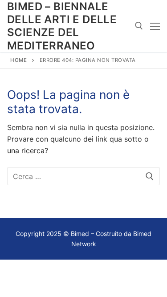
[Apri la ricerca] (139, 26)
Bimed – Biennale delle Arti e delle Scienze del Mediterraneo (62, 26)
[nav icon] (155, 26)
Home (18, 60)
